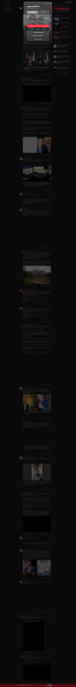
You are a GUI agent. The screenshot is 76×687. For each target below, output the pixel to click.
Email (33, 12)
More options (38, 39)
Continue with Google (39, 32)
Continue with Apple (39, 35)
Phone (44, 12)
